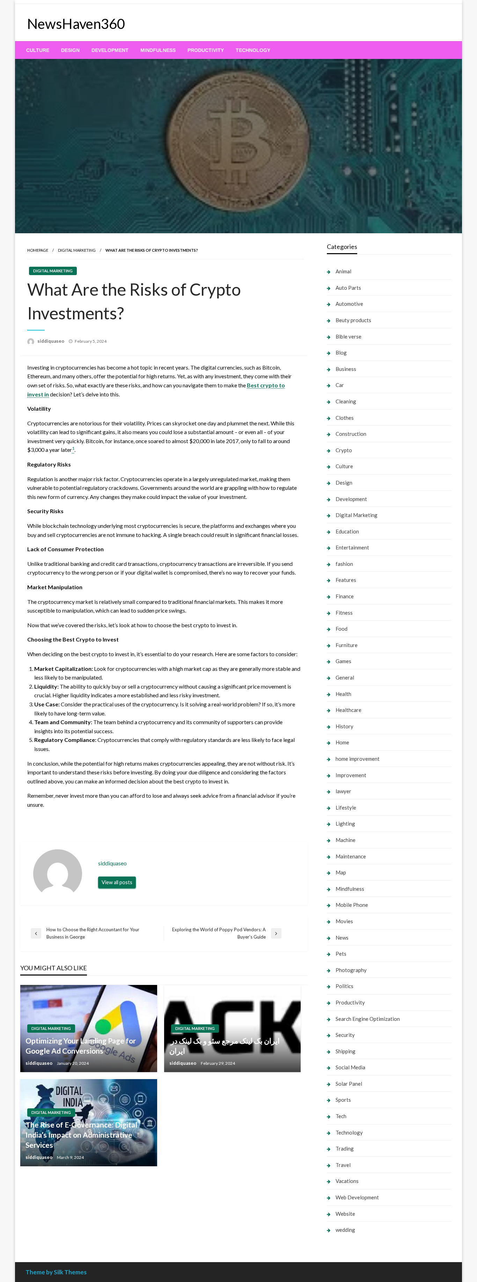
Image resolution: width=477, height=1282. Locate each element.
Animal (343, 271)
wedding (345, 1230)
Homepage (37, 250)
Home (342, 742)
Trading (345, 1148)
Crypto (344, 450)
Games (343, 661)
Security (345, 1035)
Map (341, 872)
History (344, 726)
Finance (345, 596)
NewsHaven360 (76, 23)
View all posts (117, 882)
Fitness (344, 612)
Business (346, 369)
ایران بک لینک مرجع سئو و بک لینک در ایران (224, 1045)
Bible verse (348, 336)
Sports (343, 1100)
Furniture (347, 645)
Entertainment (352, 547)
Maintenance (351, 856)
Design (70, 50)
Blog (341, 352)
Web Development (357, 1197)
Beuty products (353, 320)
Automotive (349, 304)
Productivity (206, 50)
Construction (351, 434)
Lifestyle (346, 807)
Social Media (350, 1067)
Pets (341, 953)
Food (341, 628)
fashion (344, 564)
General (345, 677)
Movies (344, 921)
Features (346, 580)
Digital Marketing (77, 250)
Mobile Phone (352, 905)
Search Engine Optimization (368, 1019)
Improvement (351, 775)
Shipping (345, 1051)
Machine (345, 840)
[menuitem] (37, 50)
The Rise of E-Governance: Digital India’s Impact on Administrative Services (81, 1135)
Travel (343, 1165)
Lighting (345, 823)
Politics (344, 986)
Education (347, 531)
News (342, 937)
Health (343, 694)
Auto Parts (348, 288)
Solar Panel (349, 1083)
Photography (351, 970)
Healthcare (348, 710)
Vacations (347, 1181)
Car (340, 385)
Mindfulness (158, 50)
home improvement (358, 759)
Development (110, 50)
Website (345, 1214)
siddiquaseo (51, 341)
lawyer (343, 791)
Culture (37, 50)
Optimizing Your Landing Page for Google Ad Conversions (80, 1045)
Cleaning (346, 401)
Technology (253, 50)
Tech (341, 1116)
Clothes (345, 418)
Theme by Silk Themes (56, 1272)
